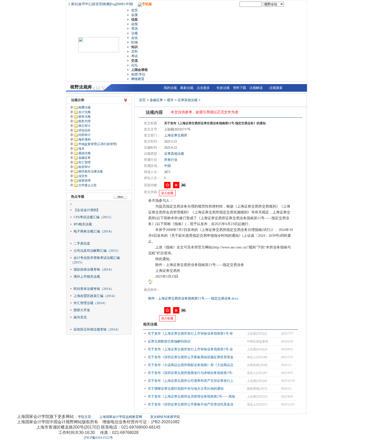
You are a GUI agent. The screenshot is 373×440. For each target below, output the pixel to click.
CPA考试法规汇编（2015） (93, 217)
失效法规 (223, 88)
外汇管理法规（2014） (90, 303)
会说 (134, 38)
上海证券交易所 (175, 135)
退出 (74, 4)
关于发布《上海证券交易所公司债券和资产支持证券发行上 (190, 381)
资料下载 (239, 88)
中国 (167, 166)
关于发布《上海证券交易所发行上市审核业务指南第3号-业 (190, 349)
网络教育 (137, 79)
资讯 (134, 28)
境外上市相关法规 (87, 276)
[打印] (183, 186)
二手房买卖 (82, 243)
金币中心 (85, 4)
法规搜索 (275, 88)
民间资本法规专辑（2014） (94, 289)
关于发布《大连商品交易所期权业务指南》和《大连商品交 (190, 365)
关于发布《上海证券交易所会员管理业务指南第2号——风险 (191, 396)
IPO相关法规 (83, 224)
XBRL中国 (124, 4)
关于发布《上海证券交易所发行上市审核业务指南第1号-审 (190, 333)
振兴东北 (80, 317)
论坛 (134, 65)
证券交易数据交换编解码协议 (169, 341)
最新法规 (186, 88)
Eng (113, 4)
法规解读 (256, 88)
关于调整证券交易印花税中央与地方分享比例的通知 (186, 388)
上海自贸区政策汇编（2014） (95, 296)
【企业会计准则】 (87, 210)
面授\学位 (138, 74)
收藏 (106, 4)
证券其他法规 (187, 100)
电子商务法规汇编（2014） (94, 231)
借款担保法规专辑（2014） (94, 269)
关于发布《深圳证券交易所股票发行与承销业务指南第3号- (190, 373)
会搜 (134, 15)
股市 (170, 100)
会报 (134, 24)
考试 (134, 56)
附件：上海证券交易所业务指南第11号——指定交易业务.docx (193, 298)
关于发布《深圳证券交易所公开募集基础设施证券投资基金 (190, 357)
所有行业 (170, 160)
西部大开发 (82, 310)
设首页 (97, 4)
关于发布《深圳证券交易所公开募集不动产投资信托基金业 (190, 404)
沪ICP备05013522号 (98, 437)
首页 (134, 10)
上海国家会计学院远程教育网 (120, 417)
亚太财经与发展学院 (165, 417)
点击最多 (203, 88)
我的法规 (170, 88)
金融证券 (156, 100)
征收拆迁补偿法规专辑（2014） (97, 329)
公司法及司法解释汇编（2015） (97, 251)
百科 (134, 51)
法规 (134, 33)
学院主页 (84, 417)
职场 (134, 42)
